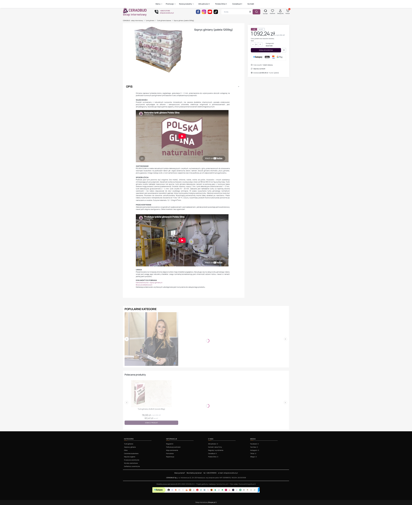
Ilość (252, 41)
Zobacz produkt (151, 423)
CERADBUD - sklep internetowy (133, 20)
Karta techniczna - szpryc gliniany (148, 282)
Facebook (253, 444)
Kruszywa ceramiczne (131, 460)
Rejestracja (170, 457)
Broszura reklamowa (143, 285)
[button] (256, 11)
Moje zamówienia (172, 450)
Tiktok (252, 453)
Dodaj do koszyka (266, 50)
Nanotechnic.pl (221, 484)
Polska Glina (212, 457)
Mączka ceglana (129, 457)
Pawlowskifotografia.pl (246, 484)
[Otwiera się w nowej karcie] (198, 12)
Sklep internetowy (205, 502)
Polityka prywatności (173, 447)
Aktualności (212, 444)
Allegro (252, 457)
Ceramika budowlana (131, 453)
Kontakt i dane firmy (215, 447)
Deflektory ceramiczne (132, 466)
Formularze (170, 453)
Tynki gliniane (150, 20)
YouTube (253, 447)
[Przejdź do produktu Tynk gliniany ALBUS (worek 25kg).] (151, 393)
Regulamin (169, 444)
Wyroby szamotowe (131, 463)
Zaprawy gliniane (130, 447)
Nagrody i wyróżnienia (215, 450)
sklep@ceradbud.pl (230, 473)
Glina (125, 450)
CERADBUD (189, 484)
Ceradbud (211, 453)
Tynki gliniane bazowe (164, 20)
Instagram (254, 450)
